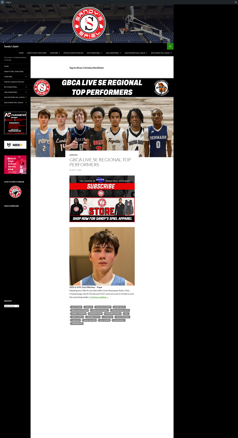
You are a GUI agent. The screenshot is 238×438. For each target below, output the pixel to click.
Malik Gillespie (90, 320)
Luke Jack (76, 320)
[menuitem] (2, 2)
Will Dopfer (104, 320)
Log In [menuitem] (8, 2)
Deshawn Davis (95, 313)
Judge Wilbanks (122, 317)
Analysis (73, 155)
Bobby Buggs (119, 307)
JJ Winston (107, 317)
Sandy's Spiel (11, 46)
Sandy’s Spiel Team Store (36, 53)
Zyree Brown (77, 323)
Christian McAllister (120, 310)
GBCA (126, 313)
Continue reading (99, 297)
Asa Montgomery (103, 307)
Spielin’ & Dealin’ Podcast (73, 53)
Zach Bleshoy (119, 320)
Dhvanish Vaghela (113, 313)
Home (21, 53)
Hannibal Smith (93, 317)
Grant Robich (77, 317)
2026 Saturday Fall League (135, 53)
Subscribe (54, 53)
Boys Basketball (93, 53)
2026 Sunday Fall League (160, 53)
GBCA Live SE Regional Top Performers (100, 162)
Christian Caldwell (100, 310)
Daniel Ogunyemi (79, 313)
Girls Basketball (112, 53)
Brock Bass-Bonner (80, 310)
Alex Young (76, 307)
